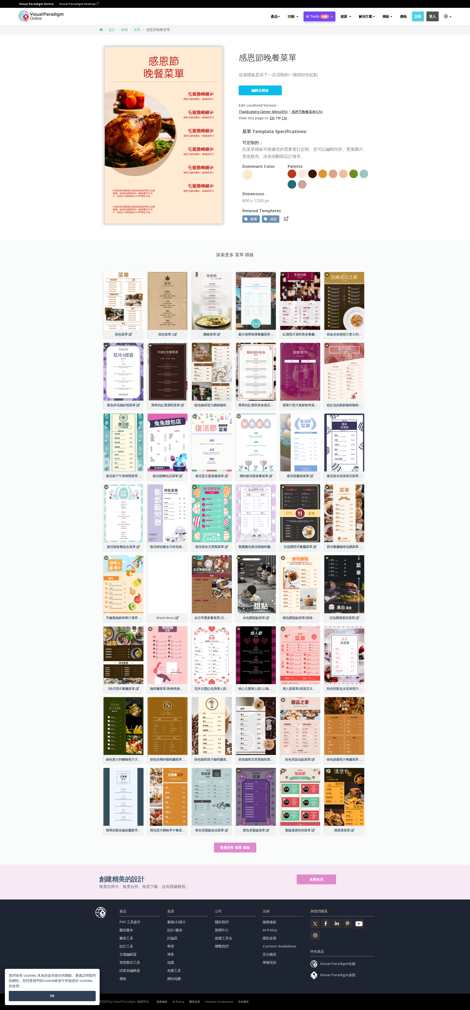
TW (278, 118)
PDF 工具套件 (130, 922)
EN (272, 118)
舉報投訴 (269, 962)
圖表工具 (126, 938)
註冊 (418, 16)
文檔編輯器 (128, 954)
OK (52, 996)
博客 (170, 954)
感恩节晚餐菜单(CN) (307, 111)
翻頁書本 (126, 930)
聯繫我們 (222, 946)
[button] (293, 16)
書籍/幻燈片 (176, 922)
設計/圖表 (174, 930)
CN (284, 118)
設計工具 (126, 946)
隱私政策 (269, 938)
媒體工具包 (223, 938)
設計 (112, 29)
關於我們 (222, 922)
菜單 (137, 29)
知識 (170, 962)
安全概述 (269, 954)
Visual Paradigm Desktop (77, 4)
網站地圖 (174, 978)
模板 (124, 29)
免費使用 (316, 879)
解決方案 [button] (365, 16)
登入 (432, 16)
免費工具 (174, 970)
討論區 (172, 938)
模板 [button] (386, 16)
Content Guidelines (279, 946)
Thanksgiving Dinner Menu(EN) (263, 111)
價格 (403, 16)
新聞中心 (222, 930)
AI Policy (270, 930)
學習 (170, 946)
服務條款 (269, 922)
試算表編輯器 (129, 970)
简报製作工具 (129, 962)
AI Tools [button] (317, 16)
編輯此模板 (260, 90)
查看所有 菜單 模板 (235, 847)
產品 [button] (274, 16)
